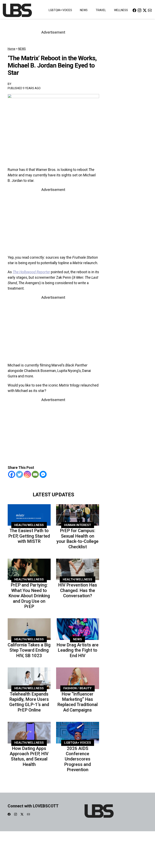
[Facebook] (11, 474)
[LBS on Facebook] (134, 10)
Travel (101, 10)
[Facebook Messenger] (43, 474)
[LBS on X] (145, 10)
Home (11, 48)
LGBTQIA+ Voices (60, 10)
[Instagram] (27, 474)
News (84, 10)
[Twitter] (19, 474)
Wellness (121, 10)
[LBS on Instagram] (139, 10)
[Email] (35, 474)
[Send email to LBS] (150, 10)
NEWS (22, 48)
